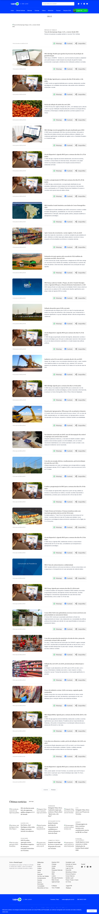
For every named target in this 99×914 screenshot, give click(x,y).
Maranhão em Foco (42, 888)
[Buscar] (72, 4)
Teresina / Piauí (54, 899)
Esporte (39, 882)
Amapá (54, 866)
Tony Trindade (56, 887)
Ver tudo (31, 801)
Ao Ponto (68, 882)
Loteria (53, 876)
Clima (53, 872)
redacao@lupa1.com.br (68, 899)
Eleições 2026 (67, 10)
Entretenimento (41, 878)
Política (39, 868)
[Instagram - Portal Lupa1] (84, 4)
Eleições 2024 (55, 862)
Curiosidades (40, 886)
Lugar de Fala (69, 868)
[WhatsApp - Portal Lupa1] (78, 3)
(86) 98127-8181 (81, 899)
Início (12, 10)
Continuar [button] (91, 910)
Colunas (37, 10)
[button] (85, 910)
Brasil (38, 864)
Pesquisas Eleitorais (57, 870)
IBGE (53, 874)
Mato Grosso (55, 880)
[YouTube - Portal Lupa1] (87, 4)
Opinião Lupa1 (69, 878)
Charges (54, 864)
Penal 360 (68, 870)
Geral (38, 872)
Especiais (39, 874)
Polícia (39, 866)
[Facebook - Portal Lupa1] (81, 4)
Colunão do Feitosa (71, 864)
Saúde (39, 870)
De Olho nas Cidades (43, 876)
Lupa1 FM (81, 10)
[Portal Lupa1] (19, 4)
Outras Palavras (70, 876)
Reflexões (50, 10)
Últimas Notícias (20, 10)
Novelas (39, 880)
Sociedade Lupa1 (70, 862)
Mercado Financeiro (57, 878)
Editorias (29, 10)
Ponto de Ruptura (71, 874)
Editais (53, 868)
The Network (69, 866)
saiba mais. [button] (5, 911)
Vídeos (44, 10)
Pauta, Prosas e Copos (72, 880)
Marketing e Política (71, 872)
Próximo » (53, 789)
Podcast (58, 10)
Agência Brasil (56, 882)
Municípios (40, 884)
